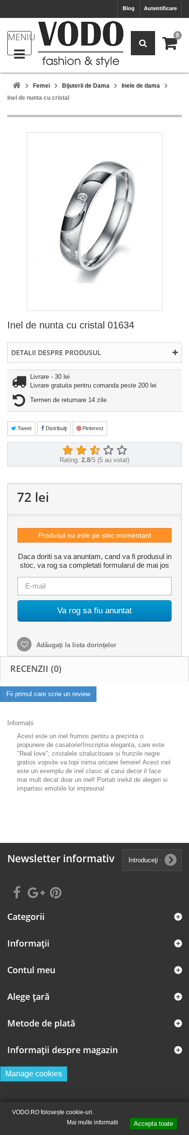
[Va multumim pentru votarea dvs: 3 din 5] (94, 450)
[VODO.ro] (80, 44)
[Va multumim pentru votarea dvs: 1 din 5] (67, 450)
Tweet (24, 428)
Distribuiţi (55, 428)
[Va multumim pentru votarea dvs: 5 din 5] (121, 450)
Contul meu (31, 970)
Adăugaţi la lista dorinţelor (75, 645)
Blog (129, 8)
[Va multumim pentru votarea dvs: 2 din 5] (81, 450)
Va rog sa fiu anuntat (94, 610)
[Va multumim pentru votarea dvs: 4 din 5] (108, 450)
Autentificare (160, 8)
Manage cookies (33, 1074)
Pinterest (92, 428)
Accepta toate (153, 1123)
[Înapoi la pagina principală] (16, 86)
